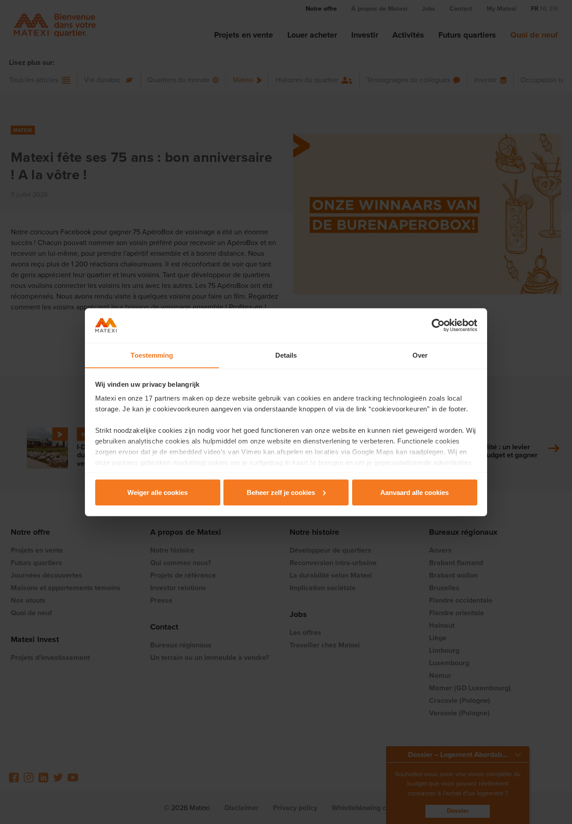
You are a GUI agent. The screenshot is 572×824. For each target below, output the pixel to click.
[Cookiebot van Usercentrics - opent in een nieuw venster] (438, 325)
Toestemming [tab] (151, 355)
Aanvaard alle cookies (414, 492)
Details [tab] (286, 355)
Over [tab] (420, 355)
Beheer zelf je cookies (281, 492)
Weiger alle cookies (157, 492)
